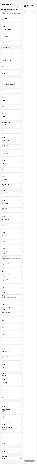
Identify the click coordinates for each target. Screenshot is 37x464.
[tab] (5, 7)
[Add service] (20, 21)
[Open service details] (20, 15)
